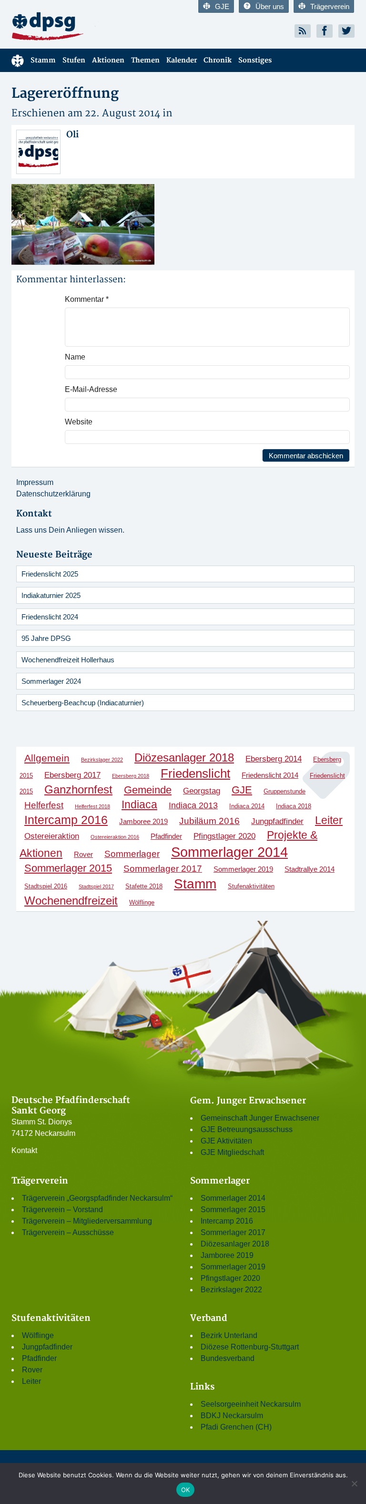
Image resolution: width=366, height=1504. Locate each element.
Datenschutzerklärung (53, 494)
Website (78, 422)
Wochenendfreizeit (71, 900)
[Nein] (354, 1483)
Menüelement (17, 60)
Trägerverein (329, 6)
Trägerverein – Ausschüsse (68, 1232)
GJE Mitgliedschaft (232, 1152)
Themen (145, 60)
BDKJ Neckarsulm (232, 1415)
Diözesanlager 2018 (184, 757)
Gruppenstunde (284, 791)
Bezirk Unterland (229, 1335)
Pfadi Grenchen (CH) (236, 1427)
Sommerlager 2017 (162, 869)
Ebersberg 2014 (273, 758)
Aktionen (108, 60)
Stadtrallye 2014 (310, 869)
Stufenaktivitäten (251, 886)
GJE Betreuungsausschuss (247, 1129)
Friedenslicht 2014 (270, 775)
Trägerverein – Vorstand (62, 1209)
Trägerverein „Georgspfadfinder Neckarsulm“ (97, 1198)
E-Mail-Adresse (91, 389)
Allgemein (47, 757)
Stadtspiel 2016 (45, 886)
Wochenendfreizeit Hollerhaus (67, 660)
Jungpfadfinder (277, 821)
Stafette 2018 (144, 886)
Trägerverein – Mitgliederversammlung (87, 1221)
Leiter (329, 820)
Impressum (34, 482)
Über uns (269, 6)
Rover (83, 854)
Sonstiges (255, 60)
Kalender (181, 60)
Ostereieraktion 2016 (115, 837)
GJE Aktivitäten (226, 1141)
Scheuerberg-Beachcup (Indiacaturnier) (82, 703)
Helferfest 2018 (92, 806)
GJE (222, 6)
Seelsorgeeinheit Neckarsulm (251, 1404)
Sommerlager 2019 (243, 869)
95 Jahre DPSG (46, 638)
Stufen (73, 60)
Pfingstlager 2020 (224, 836)
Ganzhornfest (78, 789)
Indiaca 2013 (193, 805)
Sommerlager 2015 (68, 868)
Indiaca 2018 (293, 806)
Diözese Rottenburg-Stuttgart (250, 1347)
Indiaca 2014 (246, 806)
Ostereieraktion (51, 836)
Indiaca (139, 804)
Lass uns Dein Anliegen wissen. (70, 530)
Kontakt (24, 1150)
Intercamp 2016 (66, 819)
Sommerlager (132, 853)
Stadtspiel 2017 (96, 886)
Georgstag (201, 790)
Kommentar (87, 299)
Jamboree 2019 (143, 821)
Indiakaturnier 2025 (51, 595)
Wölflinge (141, 902)
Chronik (217, 60)
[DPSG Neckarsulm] (93, 26)
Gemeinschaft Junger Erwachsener (260, 1118)
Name (75, 357)
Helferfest (43, 805)
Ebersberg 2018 (130, 776)
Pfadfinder (166, 836)
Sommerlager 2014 (229, 852)
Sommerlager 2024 (51, 681)
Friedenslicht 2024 (49, 617)
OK (185, 1490)
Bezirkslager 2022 (102, 759)
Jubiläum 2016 (209, 821)
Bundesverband (227, 1358)
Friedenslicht (195, 773)
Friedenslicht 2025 (49, 574)
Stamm (43, 60)
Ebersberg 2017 (72, 775)
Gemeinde (148, 790)
